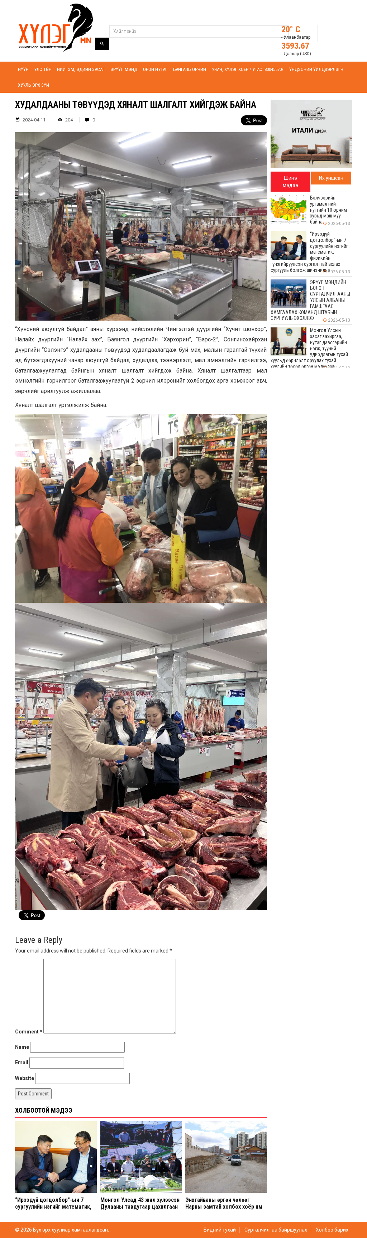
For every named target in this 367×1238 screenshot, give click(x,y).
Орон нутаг (155, 69)
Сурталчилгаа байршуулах (275, 1230)
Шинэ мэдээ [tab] (290, 181)
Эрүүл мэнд (123, 69)
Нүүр (23, 69)
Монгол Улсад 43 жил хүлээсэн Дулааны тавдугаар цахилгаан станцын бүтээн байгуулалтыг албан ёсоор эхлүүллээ (140, 1210)
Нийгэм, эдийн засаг (81, 69)
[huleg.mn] (56, 27)
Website (24, 1078)
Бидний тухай (220, 1230)
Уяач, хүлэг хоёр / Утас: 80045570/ (247, 69)
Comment (28, 1032)
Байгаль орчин (189, 69)
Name (22, 1047)
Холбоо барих (332, 1230)
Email (21, 1062)
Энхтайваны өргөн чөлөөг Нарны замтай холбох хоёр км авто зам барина (223, 1206)
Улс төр (42, 69)
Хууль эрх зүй (33, 85)
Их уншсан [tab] (331, 178)
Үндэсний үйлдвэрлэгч (316, 69)
